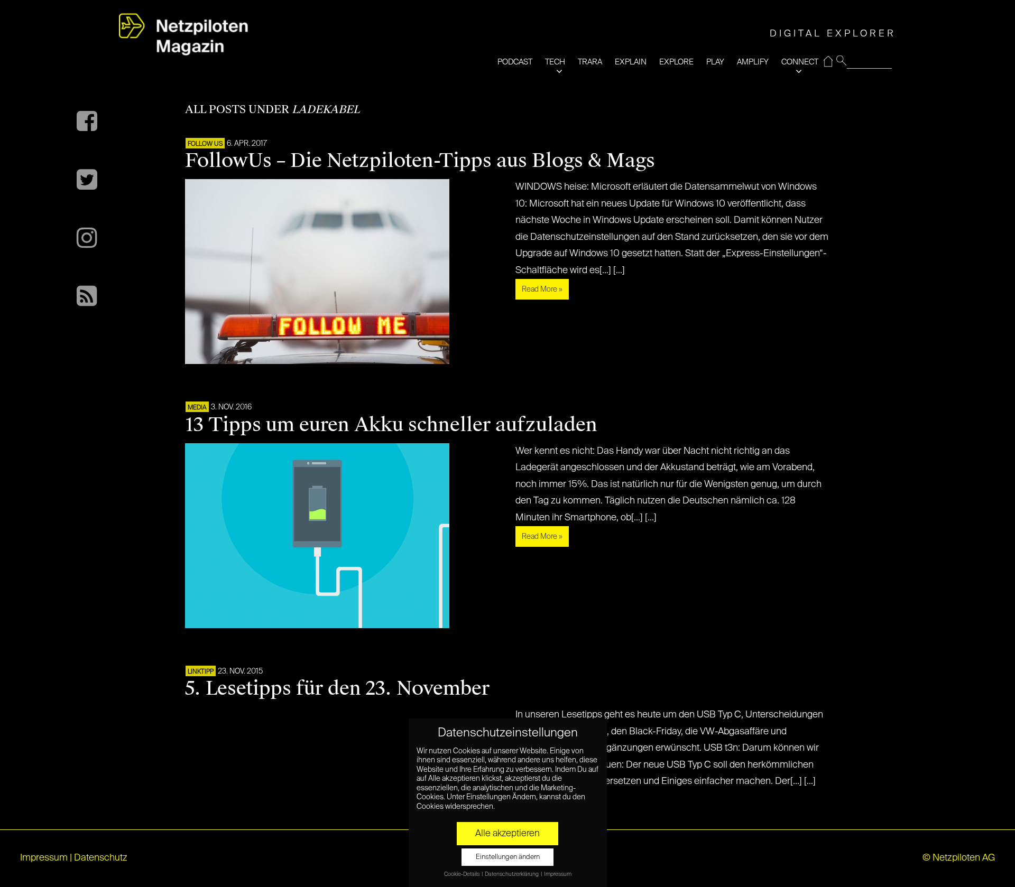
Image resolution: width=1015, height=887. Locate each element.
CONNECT (799, 62)
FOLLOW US (205, 144)
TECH (555, 62)
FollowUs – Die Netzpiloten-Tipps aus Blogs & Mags (420, 160)
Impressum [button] (557, 874)
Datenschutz (100, 858)
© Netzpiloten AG (958, 858)
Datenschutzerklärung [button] (512, 874)
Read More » (542, 289)
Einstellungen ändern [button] (508, 857)
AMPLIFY (753, 62)
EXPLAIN (631, 62)
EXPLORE (676, 62)
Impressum (44, 858)
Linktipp (201, 672)
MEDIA (197, 408)
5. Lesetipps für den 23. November (337, 688)
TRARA (590, 62)
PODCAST (514, 62)
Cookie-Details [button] (462, 874)
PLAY (715, 62)
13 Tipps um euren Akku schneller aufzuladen (391, 425)
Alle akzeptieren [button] (507, 833)
